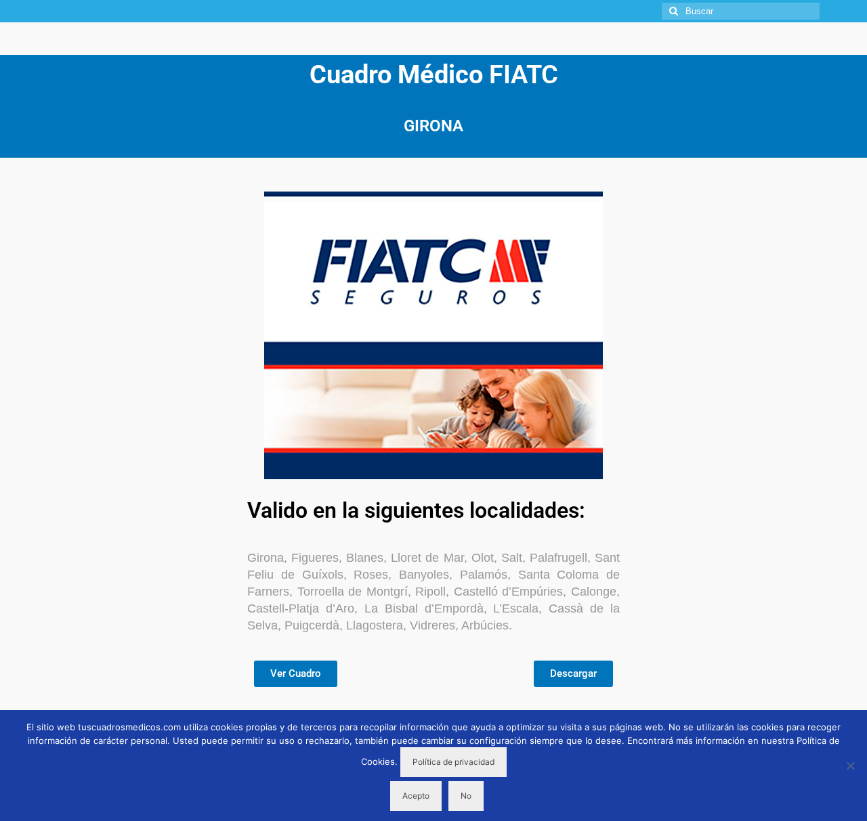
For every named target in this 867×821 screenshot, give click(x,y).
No (466, 796)
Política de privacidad (453, 762)
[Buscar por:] (741, 11)
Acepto (415, 796)
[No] (850, 765)
